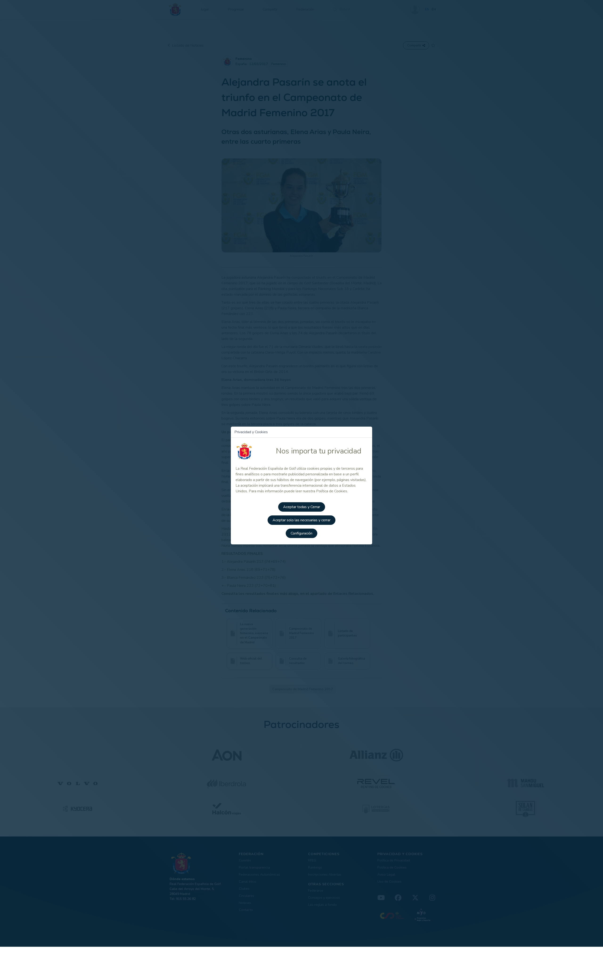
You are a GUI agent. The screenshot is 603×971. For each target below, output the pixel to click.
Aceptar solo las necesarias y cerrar (301, 520)
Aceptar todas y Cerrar (301, 507)
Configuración (301, 533)
